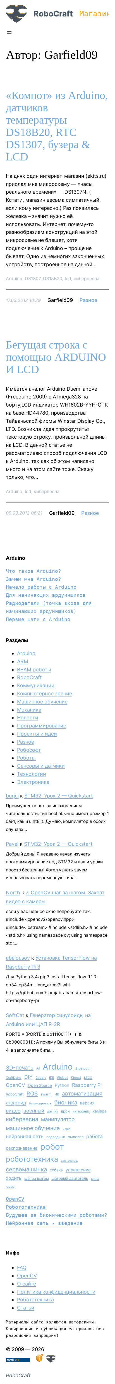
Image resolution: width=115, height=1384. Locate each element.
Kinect (76, 1077)
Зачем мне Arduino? (33, 579)
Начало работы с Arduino (41, 587)
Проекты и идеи (37, 734)
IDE (51, 1078)
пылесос (75, 1137)
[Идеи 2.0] (39, 1361)
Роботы (26, 758)
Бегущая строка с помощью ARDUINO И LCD (56, 357)
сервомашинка (26, 1169)
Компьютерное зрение (44, 693)
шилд (95, 1179)
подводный (55, 1137)
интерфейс (81, 1111)
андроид (16, 1103)
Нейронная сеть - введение (44, 1223)
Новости (27, 717)
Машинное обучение (42, 702)
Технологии (31, 774)
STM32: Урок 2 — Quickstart (58, 796)
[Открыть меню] (9, 32)
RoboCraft (53, 13)
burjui (12, 796)
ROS (32, 1093)
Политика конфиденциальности (56, 1292)
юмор (10, 1186)
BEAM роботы (34, 669)
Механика (29, 710)
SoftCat (15, 1015)
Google (40, 1078)
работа (94, 1136)
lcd (68, 278)
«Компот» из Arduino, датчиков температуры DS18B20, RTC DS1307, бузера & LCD (57, 126)
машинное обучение (33, 1128)
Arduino (14, 278)
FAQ (22, 1267)
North (13, 892)
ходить (13, 1178)
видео (13, 1111)
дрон (65, 1111)
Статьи (25, 1308)
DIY (28, 1077)
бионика (65, 1102)
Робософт (29, 750)
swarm (46, 1094)
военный (33, 1111)
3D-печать (19, 1067)
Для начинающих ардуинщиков (46, 595)
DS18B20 (52, 278)
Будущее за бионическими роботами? (56, 1215)
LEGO (88, 1078)
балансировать (40, 1103)
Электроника (33, 782)
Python (62, 1085)
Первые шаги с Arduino (38, 619)
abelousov (18, 958)
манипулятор (58, 1119)
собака (56, 1169)
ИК (56, 1094)
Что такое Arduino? (33, 571)
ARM (22, 661)
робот (52, 1147)
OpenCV (15, 1085)
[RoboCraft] (50, 1361)
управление (78, 1169)
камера (100, 1111)
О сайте (26, 1284)
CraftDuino (13, 1078)
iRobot (62, 1077)
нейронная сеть (25, 1136)
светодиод (69, 1160)
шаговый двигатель (70, 1178)
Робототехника (26, 1207)
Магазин (95, 13)
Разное (88, 300)
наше (67, 1129)
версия (87, 1103)
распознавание (21, 1148)
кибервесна (86, 278)
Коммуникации (35, 685)
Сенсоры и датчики (41, 766)
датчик (52, 1111)
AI (38, 1068)
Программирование (41, 726)
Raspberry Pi (87, 1085)
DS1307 (32, 278)
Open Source (40, 1085)
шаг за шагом (36, 1178)
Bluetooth (82, 1068)
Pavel (12, 844)
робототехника (32, 1159)
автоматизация (82, 1093)
